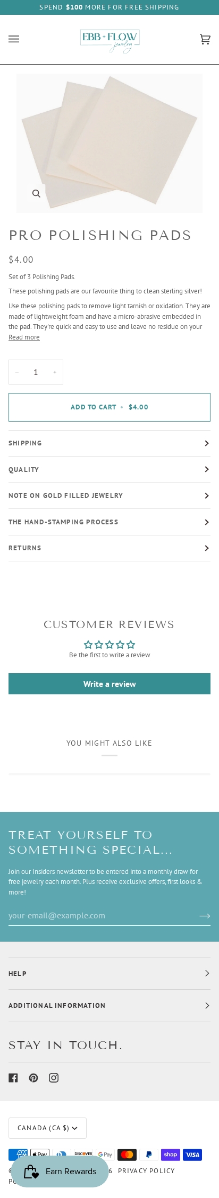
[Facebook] (13, 1078)
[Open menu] (24, 39)
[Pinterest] (33, 1078)
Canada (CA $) (44, 1127)
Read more (24, 337)
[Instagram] (53, 1078)
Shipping (26, 443)
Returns (25, 547)
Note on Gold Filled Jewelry (66, 495)
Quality (24, 469)
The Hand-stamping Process (64, 521)
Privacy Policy (146, 1170)
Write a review (109, 683)
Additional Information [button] (57, 1005)
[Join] (196, 915)
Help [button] (18, 973)
